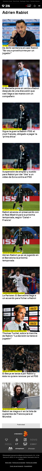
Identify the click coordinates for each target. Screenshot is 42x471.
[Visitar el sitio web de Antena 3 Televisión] (8, 439)
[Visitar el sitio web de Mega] (8, 444)
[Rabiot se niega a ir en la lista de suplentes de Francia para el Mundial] (21, 396)
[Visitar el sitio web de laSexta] (16, 439)
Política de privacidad (18, 462)
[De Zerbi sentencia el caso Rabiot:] (21, 33)
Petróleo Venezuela (35, 1)
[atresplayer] (35, 6)
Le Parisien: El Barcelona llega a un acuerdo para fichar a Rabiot (19, 296)
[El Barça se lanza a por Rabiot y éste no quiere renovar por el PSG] (21, 359)
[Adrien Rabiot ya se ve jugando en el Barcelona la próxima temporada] (21, 240)
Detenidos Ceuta (7, 1)
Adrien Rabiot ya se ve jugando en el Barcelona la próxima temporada (20, 258)
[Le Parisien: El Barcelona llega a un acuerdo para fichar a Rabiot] (21, 281)
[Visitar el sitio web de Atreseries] (16, 444)
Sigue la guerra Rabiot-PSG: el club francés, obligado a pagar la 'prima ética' (19, 134)
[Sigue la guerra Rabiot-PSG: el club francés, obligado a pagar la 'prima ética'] (21, 116)
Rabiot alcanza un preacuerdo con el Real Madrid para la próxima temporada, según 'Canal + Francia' (20, 216)
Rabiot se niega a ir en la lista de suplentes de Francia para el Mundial (19, 414)
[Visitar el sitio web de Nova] (33, 439)
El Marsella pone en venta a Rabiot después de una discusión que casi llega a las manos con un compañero (20, 92)
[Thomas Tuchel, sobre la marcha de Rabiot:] (21, 318)
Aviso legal (8, 462)
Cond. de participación (16, 466)
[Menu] (39, 5)
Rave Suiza (16, 1)
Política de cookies (31, 462)
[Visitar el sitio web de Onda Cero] (25, 444)
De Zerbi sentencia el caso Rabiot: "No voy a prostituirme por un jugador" (20, 51)
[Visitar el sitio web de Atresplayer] (21, 448)
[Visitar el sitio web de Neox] (25, 439)
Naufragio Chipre (24, 1)
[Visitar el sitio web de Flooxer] (31, 448)
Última (29, 5)
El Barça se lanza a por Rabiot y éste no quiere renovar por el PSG (20, 375)
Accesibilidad (28, 466)
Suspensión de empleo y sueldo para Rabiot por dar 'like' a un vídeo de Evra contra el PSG (19, 174)
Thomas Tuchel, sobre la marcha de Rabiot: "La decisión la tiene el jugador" (19, 336)
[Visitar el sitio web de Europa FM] (33, 444)
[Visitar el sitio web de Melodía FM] (10, 448)
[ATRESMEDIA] (21, 433)
